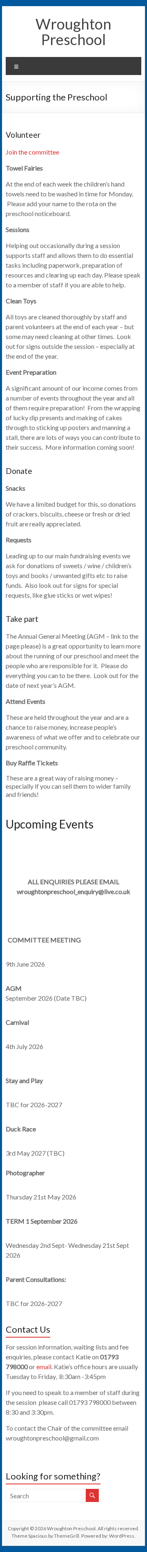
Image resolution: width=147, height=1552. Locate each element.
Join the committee (32, 152)
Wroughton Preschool (73, 31)
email (43, 1366)
